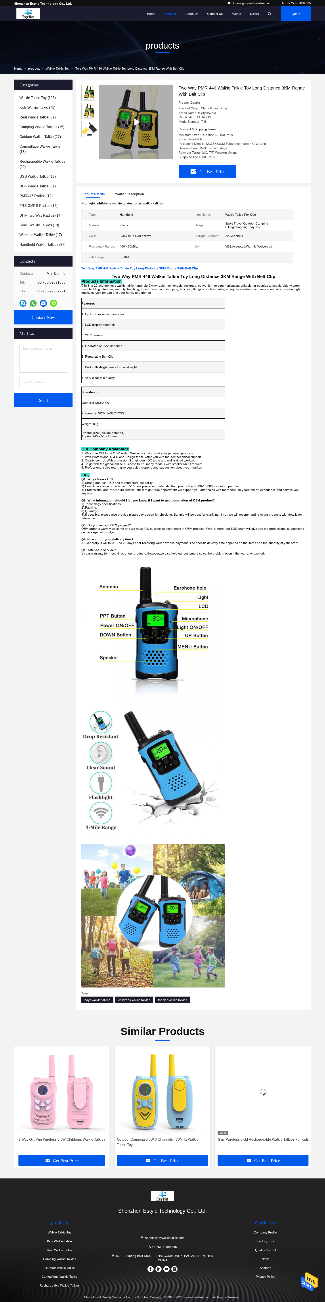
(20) (42, 164)
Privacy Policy (265, 1276)
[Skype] (23, 303)
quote (296, 13)
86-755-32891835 (298, 3)
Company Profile (265, 1232)
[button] (22, 1102)
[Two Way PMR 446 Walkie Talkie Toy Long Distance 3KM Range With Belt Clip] (136, 122)
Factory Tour (265, 1241)
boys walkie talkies (97, 1000)
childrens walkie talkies (134, 1000)
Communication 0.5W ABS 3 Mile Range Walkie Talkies (263, 1139)
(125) (37, 98)
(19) (39, 225)
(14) (40, 215)
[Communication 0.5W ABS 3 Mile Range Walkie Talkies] (263, 1092)
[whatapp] (33, 303)
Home (151, 13)
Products (170, 13)
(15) (41, 127)
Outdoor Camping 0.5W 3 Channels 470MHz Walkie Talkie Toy (57, 1142)
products (34, 68)
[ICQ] (53, 303)
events (236, 13)
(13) (39, 149)
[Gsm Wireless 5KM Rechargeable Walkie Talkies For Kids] (162, 1092)
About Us (191, 13)
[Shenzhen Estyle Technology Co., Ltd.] (28, 13)
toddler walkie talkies (172, 1000)
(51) (37, 117)
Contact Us (215, 13)
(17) (40, 235)
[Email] (43, 303)
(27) (40, 137)
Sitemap (265, 1268)
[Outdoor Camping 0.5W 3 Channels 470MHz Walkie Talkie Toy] (61, 1092)
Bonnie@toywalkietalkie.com (252, 3)
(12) (37, 176)
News (265, 1259)
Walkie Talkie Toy (57, 68)
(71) (37, 107)
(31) (37, 186)
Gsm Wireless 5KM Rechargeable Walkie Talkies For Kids (162, 1139)
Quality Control (265, 1250)
